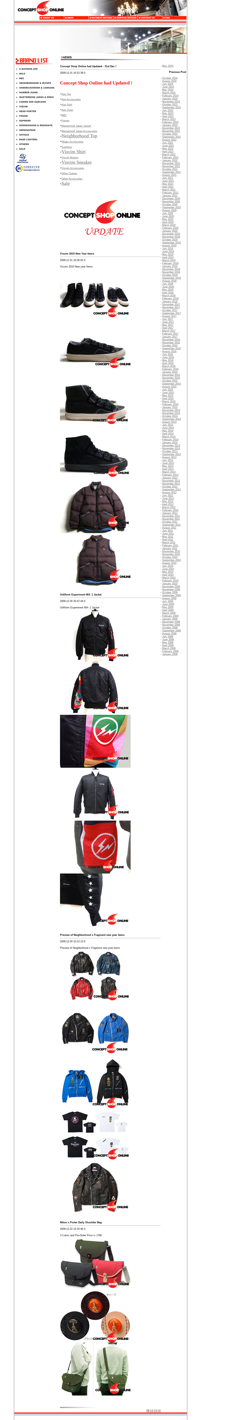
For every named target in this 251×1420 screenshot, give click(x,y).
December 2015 (171, 374)
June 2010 (168, 568)
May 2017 (167, 325)
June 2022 (168, 145)
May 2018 (167, 289)
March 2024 (169, 92)
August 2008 (169, 633)
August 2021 (169, 175)
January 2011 (169, 548)
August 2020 (169, 210)
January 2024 (169, 98)
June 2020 (168, 216)
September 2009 (171, 595)
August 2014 (169, 421)
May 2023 (167, 113)
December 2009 (171, 586)
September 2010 (171, 560)
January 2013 (169, 477)
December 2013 (171, 445)
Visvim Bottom (70, 157)
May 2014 (167, 430)
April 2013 (168, 469)
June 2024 (168, 86)
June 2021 (168, 180)
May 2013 (167, 466)
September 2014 (171, 419)
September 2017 (171, 313)
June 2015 (168, 392)
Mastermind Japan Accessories (79, 131)
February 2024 (170, 95)
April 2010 (168, 574)
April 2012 (168, 504)
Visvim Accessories (73, 168)
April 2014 (168, 433)
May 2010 (167, 571)
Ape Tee (66, 94)
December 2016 (171, 339)
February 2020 (170, 228)
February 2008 (170, 651)
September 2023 (171, 107)
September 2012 (171, 489)
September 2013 (171, 454)
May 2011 (167, 536)
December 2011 (171, 516)
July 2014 (167, 424)
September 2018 (171, 277)
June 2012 (168, 498)
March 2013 (169, 471)
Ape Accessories (71, 99)
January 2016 (169, 372)
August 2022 (169, 139)
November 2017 (171, 307)
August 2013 (169, 457)
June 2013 (168, 463)
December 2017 (171, 304)
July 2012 (167, 495)
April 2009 (168, 610)
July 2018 (167, 283)
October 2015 (169, 380)
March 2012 (169, 507)
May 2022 (167, 148)
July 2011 (167, 530)
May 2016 (167, 360)
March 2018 (169, 295)
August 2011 (169, 527)
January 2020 (169, 230)
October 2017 (169, 310)
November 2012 (171, 483)
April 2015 (168, 398)
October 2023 (169, 104)
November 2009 (171, 589)
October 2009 (169, 592)
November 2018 (171, 272)
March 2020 (169, 225)
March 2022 (169, 154)
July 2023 (167, 110)
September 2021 (171, 172)
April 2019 (168, 257)
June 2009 (168, 604)
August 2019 (169, 245)
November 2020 (171, 201)
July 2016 (167, 354)
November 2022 (171, 131)
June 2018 (168, 286)
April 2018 (168, 292)
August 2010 (169, 563)
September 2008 (171, 630)
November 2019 (171, 236)
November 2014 (171, 413)
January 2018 (169, 301)
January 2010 (169, 583)
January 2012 (169, 513)
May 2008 (167, 642)
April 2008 (168, 645)
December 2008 (171, 621)
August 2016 (169, 351)
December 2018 (171, 269)
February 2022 (170, 157)
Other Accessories (72, 178)
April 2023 (168, 116)
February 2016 (170, 369)
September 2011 (171, 524)
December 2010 (171, 551)
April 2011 (167, 539)
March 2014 (169, 436)
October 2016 (169, 345)
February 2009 (170, 615)
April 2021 (168, 186)
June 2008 (168, 639)
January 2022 (169, 160)
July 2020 (167, 213)
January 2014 (169, 442)
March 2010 (169, 577)
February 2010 (170, 580)
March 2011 (168, 542)
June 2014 (168, 427)
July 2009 (167, 601)
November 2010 (171, 554)
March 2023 (169, 119)
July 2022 (167, 142)
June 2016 (168, 357)
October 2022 (169, 133)
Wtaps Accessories (73, 141)
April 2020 (168, 222)
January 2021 (169, 195)
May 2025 (167, 65)
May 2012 (167, 501)
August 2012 (169, 492)
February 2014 (170, 439)
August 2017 (169, 316)
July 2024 (167, 83)
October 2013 (169, 451)
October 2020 (169, 204)
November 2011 (171, 518)
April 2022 (168, 151)
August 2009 (169, 598)
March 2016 (169, 366)
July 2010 (167, 566)
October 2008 (169, 627)
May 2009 (167, 607)
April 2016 (168, 363)
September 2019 (171, 242)
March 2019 (169, 260)
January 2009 (169, 618)
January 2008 (169, 654)
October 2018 (169, 275)
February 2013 (170, 474)
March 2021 (169, 189)
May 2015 (167, 395)
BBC (64, 115)
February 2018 (170, 298)
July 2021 (167, 178)
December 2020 (171, 198)
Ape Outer (67, 110)
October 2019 (169, 239)
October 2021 (169, 169)
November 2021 (171, 166)
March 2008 (169, 648)
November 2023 (171, 101)
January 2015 (169, 407)
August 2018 (169, 280)
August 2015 (169, 386)
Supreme (67, 147)
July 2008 (167, 636)
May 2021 (167, 183)
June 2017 (168, 322)
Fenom (65, 120)
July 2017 (167, 319)
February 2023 (170, 122)
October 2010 (169, 557)
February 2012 (170, 510)
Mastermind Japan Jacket (76, 125)
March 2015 (169, 401)
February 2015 (170, 404)
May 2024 (167, 89)
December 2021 (171, 163)
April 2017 (168, 327)
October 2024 (169, 78)
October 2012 (169, 486)
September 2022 (171, 136)
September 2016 (171, 348)
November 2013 (171, 448)
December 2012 (171, 480)
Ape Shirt (67, 104)
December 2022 (171, 128)
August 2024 (169, 81)
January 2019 (169, 266)
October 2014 (169, 416)
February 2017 (170, 333)
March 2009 (169, 613)
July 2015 (167, 389)
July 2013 (167, 460)
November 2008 (171, 624)
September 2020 (171, 207)
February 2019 (170, 263)
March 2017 (169, 330)
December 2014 (171, 410)
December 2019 (171, 233)
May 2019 (167, 254)
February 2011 (170, 545)
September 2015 (171, 383)
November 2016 (171, 342)
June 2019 (168, 251)
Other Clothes (69, 173)
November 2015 (171, 377)
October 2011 (169, 521)
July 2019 (167, 248)
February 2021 (170, 192)
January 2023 (169, 125)
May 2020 (167, 219)
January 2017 (169, 336)
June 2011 (168, 533)
